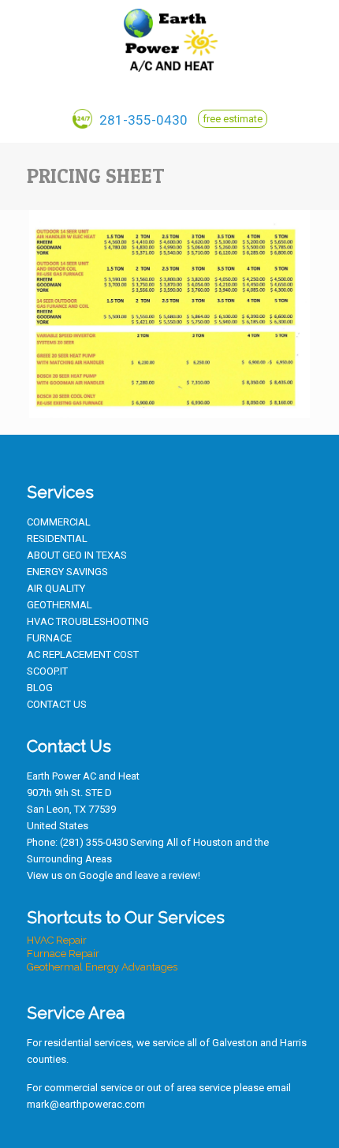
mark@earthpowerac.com (86, 1104)
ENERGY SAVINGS (67, 572)
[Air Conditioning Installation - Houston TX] (169, 39)
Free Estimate (233, 119)
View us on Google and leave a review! (113, 875)
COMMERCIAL (59, 522)
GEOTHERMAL (59, 605)
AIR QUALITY (56, 588)
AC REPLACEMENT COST (83, 654)
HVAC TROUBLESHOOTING (88, 621)
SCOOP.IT (47, 671)
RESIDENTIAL (57, 538)
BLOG (40, 688)
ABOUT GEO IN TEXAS (77, 555)
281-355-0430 (142, 120)
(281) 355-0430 (94, 842)
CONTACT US (57, 704)
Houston (213, 842)
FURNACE (49, 638)
